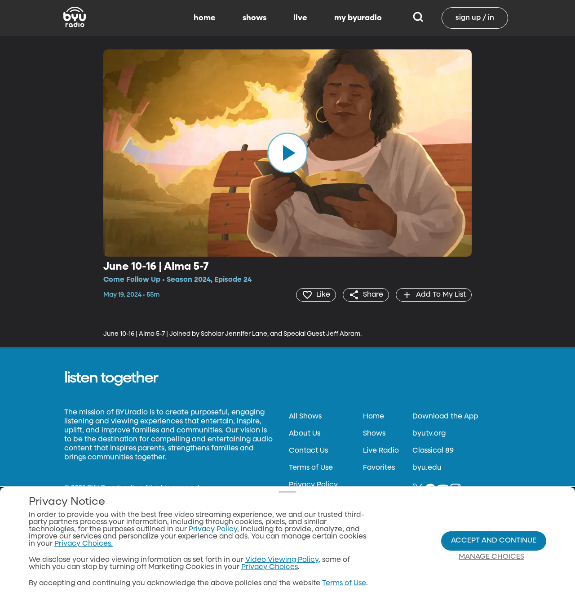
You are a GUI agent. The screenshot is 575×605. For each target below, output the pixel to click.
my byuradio (358, 18)
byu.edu (427, 468)
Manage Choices (491, 557)
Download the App (445, 416)
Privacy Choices (269, 567)
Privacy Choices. (83, 543)
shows (254, 18)
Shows (374, 433)
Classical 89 (433, 450)
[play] (287, 153)
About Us (304, 433)
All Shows (305, 416)
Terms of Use (311, 468)
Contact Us (308, 450)
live (300, 18)
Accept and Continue (493, 540)
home (205, 18)
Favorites (379, 468)
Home (373, 416)
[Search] (418, 18)
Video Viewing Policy (281, 560)
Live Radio (381, 450)
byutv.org (429, 433)
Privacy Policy (313, 485)
